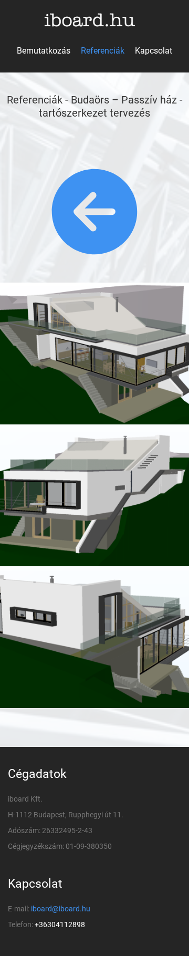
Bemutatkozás (43, 51)
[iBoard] (94, 20)
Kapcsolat (153, 51)
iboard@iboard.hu (60, 909)
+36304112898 (60, 924)
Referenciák (102, 51)
